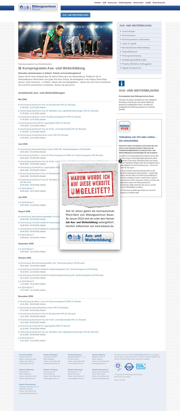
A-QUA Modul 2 (27, 202)
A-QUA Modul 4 (27, 249)
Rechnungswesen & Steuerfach (136, 39)
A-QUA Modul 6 (27, 338)
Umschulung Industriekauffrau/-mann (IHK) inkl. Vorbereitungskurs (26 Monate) (55, 149)
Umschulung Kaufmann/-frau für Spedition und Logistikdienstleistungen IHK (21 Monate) (59, 111)
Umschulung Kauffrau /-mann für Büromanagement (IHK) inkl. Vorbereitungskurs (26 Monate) (61, 155)
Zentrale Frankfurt (25, 355)
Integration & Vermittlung (107, 15)
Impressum (112, 3)
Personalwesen (129, 35)
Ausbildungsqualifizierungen (134, 60)
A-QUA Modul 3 (27, 235)
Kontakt (97, 3)
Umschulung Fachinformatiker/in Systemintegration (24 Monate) (48, 229)
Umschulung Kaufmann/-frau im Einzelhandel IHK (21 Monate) (48, 105)
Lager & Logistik (129, 43)
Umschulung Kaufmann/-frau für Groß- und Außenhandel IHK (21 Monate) (53, 129)
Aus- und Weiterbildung (75, 15)
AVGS (128, 15)
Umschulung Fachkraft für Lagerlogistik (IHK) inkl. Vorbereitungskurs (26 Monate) (56, 167)
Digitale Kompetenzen (131, 68)
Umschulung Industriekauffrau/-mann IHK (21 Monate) (44, 135)
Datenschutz (138, 3)
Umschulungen (128, 31)
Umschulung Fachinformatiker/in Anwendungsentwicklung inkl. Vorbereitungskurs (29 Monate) (62, 275)
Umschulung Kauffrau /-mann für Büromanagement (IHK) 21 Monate (50, 117)
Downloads (157, 15)
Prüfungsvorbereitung (131, 56)
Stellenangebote (125, 3)
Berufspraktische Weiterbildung (136, 47)
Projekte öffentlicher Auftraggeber (137, 64)
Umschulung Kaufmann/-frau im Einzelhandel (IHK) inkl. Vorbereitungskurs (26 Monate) (59, 173)
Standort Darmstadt (75, 369)
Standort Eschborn (75, 355)
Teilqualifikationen (130, 52)
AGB (104, 3)
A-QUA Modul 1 (27, 188)
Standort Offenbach (26, 369)
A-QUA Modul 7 (27, 287)
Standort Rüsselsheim (27, 384)
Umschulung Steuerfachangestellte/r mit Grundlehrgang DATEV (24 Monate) (54, 216)
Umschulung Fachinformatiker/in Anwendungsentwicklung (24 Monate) (51, 222)
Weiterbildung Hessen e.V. (143, 355)
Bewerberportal (159, 3)
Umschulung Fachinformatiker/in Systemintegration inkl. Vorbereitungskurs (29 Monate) (59, 269)
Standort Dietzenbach (100, 369)
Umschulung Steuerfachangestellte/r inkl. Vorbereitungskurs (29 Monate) (52, 263)
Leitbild (148, 3)
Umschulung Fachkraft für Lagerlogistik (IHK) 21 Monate (45, 123)
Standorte (141, 15)
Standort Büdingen (50, 355)
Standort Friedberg (50, 369)
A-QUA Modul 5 (27, 281)
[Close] (120, 161)
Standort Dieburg (98, 355)
